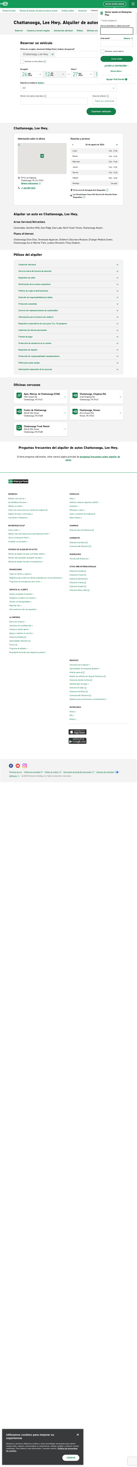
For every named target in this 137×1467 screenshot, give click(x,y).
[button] (133, 4)
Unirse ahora (116, 71)
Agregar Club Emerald (115, 79)
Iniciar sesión (116, 59)
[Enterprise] (4, 4)
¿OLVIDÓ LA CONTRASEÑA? (115, 65)
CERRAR (70, 1458)
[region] (42, 1447)
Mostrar (127, 38)
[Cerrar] (77, 1434)
